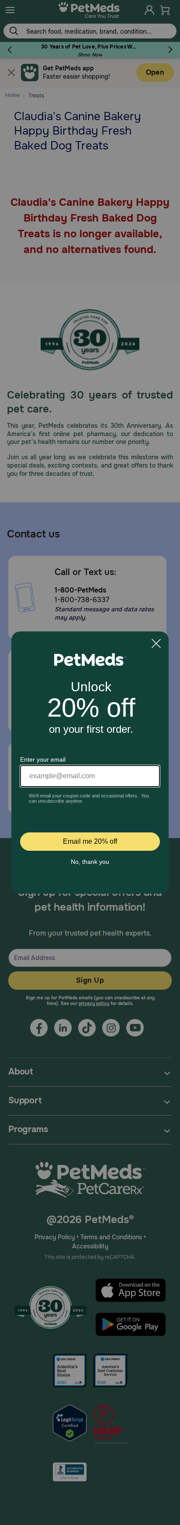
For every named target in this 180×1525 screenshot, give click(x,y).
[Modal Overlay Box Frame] (90, 762)
